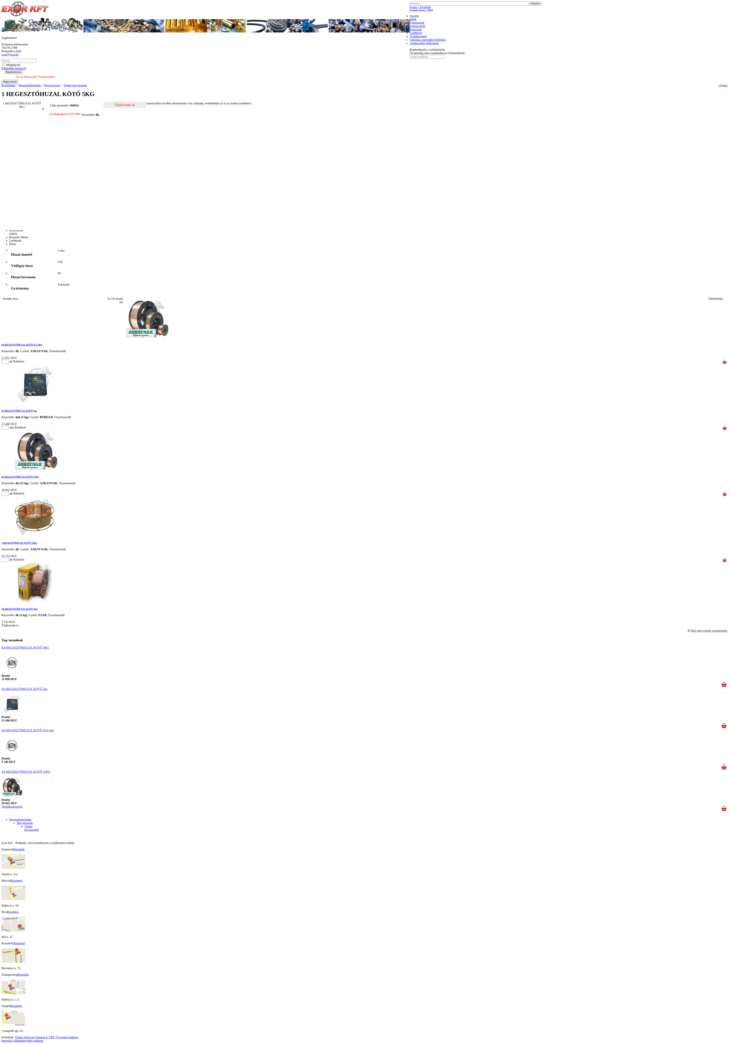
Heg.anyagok (25, 823)
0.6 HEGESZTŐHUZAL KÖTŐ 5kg (19, 411)
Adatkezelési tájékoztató (424, 43)
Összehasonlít (57, 351)
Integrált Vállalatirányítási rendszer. (23, 1040)
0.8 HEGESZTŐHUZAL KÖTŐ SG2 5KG (22, 345)
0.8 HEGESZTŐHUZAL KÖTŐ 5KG (20, 609)
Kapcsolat (416, 29)
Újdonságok (417, 22)
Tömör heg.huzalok (31, 828)
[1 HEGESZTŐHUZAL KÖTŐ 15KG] (34, 537)
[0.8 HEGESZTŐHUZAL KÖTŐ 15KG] (36, 470)
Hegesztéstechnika (20, 819)
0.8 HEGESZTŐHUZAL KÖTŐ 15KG (20, 477)
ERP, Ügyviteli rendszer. (63, 1037)
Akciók (414, 15)
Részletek (19, 849)
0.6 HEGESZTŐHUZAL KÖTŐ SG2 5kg (28, 730)
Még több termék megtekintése (709, 630)
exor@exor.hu (10, 54)
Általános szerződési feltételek (428, 39)
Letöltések (416, 33)
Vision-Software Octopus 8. (32, 1037)
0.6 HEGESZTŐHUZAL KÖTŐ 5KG (25, 647)
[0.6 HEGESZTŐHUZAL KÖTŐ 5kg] (34, 404)
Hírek (413, 19)
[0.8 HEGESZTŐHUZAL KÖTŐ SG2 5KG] (147, 338)
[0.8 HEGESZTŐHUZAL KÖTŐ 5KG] (34, 603)
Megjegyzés (13, 64)
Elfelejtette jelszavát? (14, 68)
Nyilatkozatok (418, 36)
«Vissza (722, 85)
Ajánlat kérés (417, 26)
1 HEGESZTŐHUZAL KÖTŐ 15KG (19, 543)
